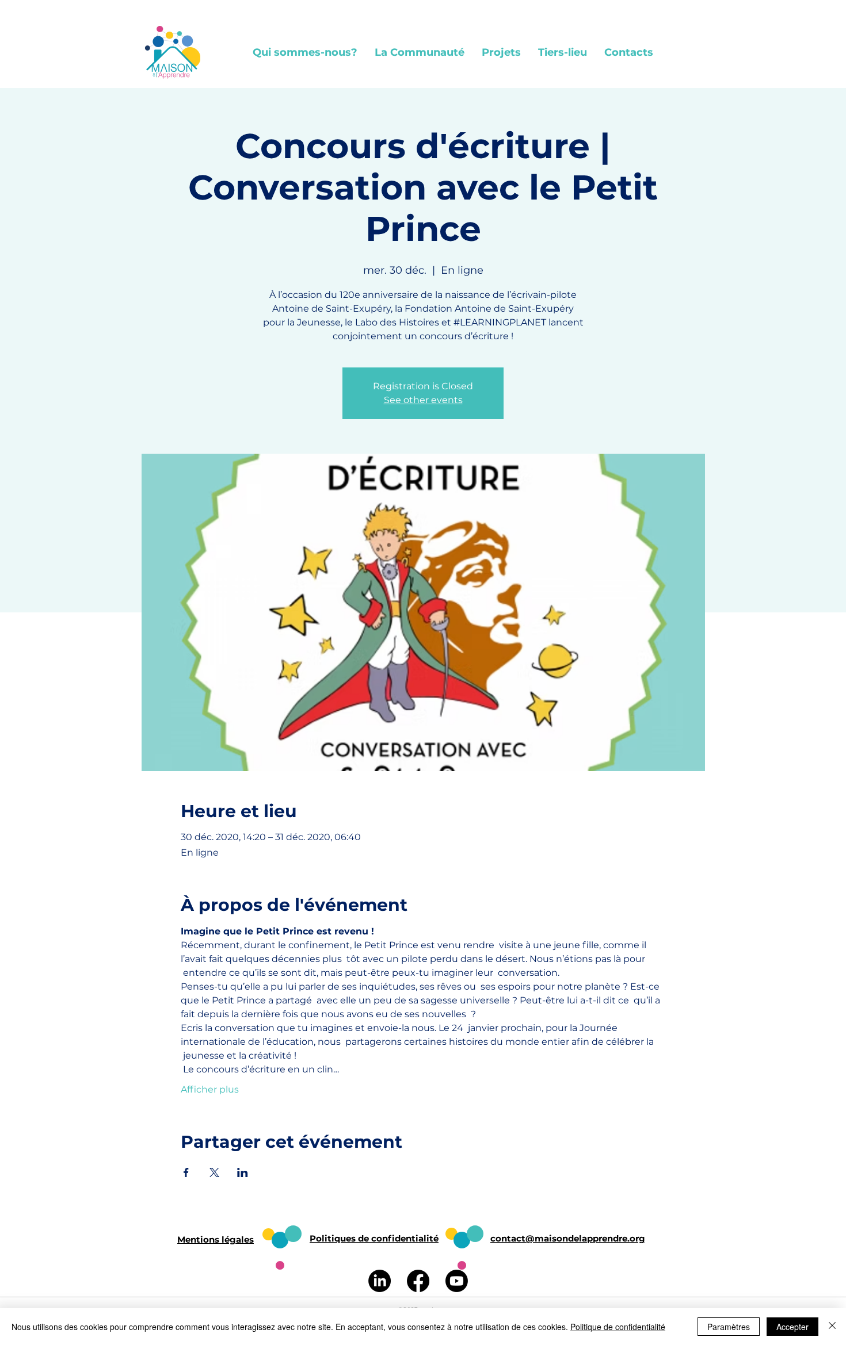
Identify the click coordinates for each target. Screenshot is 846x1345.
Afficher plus (210, 1089)
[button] (305, 52)
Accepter (792, 1326)
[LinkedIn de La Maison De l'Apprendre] (379, 1281)
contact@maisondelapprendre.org (567, 1238)
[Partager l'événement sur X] (214, 1172)
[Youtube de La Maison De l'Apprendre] (456, 1281)
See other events (423, 399)
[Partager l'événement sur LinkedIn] (242, 1172)
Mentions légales (215, 1239)
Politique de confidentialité (617, 1326)
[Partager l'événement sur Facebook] (186, 1172)
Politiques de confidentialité (374, 1238)
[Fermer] (832, 1326)
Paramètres (728, 1326)
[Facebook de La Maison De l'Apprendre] (418, 1281)
